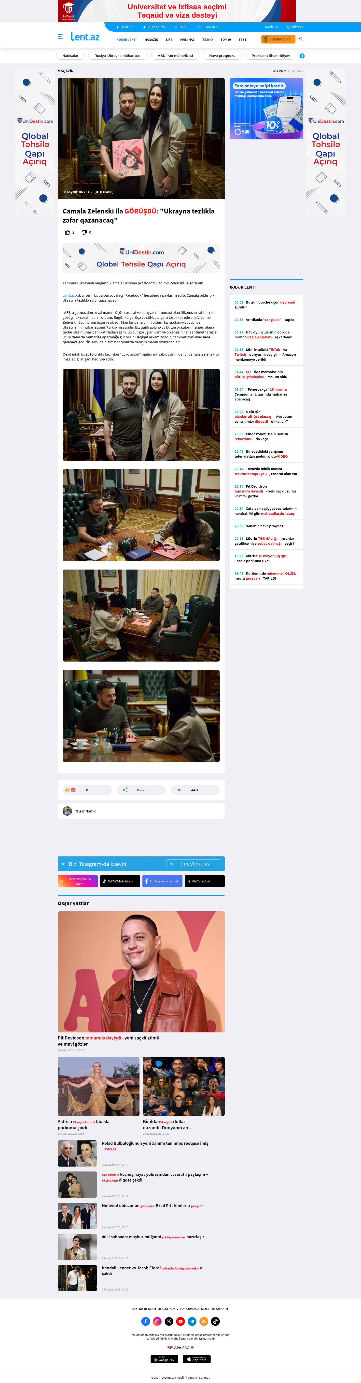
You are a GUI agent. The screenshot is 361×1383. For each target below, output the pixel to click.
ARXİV (174, 1308)
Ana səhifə (279, 71)
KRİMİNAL (187, 39)
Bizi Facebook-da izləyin (165, 881)
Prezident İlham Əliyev (271, 56)
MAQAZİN (151, 39)
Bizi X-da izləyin (201, 881)
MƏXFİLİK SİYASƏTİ (215, 1308)
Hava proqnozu (222, 56)
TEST (243, 39)
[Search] (301, 38)
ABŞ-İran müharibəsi (175, 56)
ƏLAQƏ (163, 1308)
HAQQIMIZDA (189, 1308)
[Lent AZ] (85, 37)
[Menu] (60, 36)
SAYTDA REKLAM (143, 1308)
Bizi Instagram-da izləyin (80, 881)
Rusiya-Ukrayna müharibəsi (118, 56)
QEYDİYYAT (295, 27)
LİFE (169, 39)
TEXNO (207, 39)
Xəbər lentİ (127, 39)
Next (302, 56)
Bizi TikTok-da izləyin (120, 881)
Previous (59, 56)
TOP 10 (226, 39)
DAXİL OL (271, 27)
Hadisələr (70, 56)
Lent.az (69, 295)
